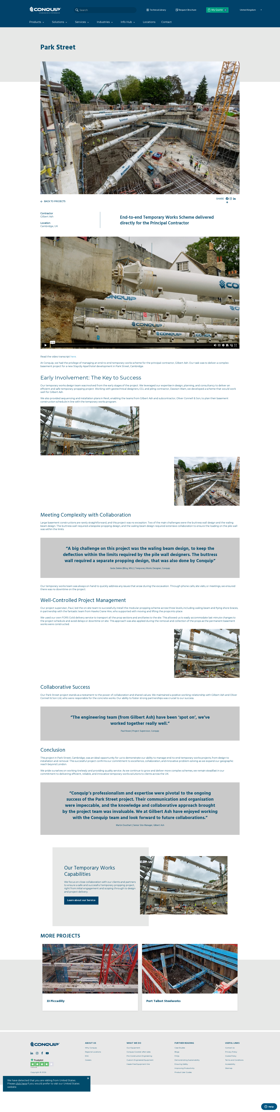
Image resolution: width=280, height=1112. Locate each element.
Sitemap (228, 1068)
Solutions (58, 22)
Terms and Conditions (234, 1060)
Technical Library (157, 10)
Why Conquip (91, 1048)
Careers (88, 1060)
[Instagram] (231, 198)
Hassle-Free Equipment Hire (138, 1064)
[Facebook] (227, 198)
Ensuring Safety (181, 1064)
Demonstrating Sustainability (187, 1060)
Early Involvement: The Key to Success (90, 377)
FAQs (177, 1056)
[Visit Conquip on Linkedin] (31, 1053)
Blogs (177, 1052)
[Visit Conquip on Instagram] (37, 1053)
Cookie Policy (230, 1056)
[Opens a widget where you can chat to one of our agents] (269, 1107)
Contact (166, 22)
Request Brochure (187, 10)
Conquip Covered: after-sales (138, 1052)
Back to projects (54, 201)
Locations (149, 22)
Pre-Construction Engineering (139, 1056)
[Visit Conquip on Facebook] (42, 1053)
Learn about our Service (81, 900)
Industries (103, 22)
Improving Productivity (185, 1068)
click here (21, 1083)
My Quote (218, 10)
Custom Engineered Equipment (140, 1060)
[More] (227, 202)
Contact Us (230, 1048)
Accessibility (230, 1064)
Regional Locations (93, 1052)
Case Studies (180, 1048)
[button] (89, 430)
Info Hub (126, 22)
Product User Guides (183, 1072)
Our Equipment (133, 1048)
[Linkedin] (234, 198)
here (73, 356)
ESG (87, 1056)
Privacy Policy (231, 1052)
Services (80, 22)
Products (35, 22)
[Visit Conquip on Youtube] (47, 1053)
